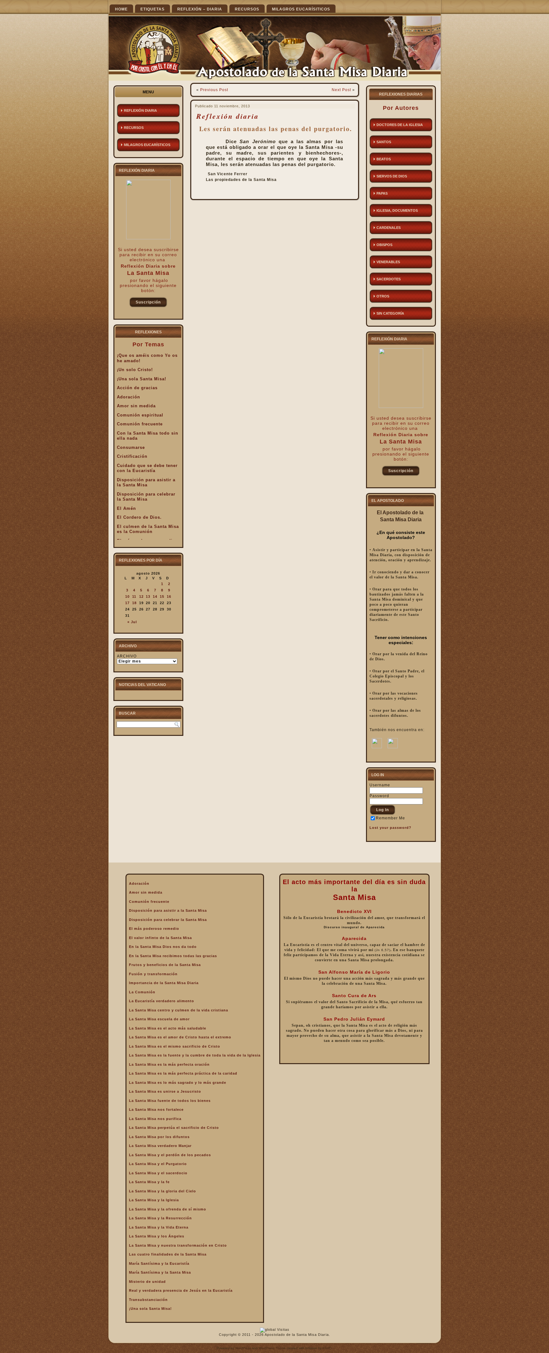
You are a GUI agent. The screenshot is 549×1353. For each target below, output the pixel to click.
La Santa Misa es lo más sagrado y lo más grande (177, 1082)
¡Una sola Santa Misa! (141, 379)
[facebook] (376, 747)
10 (127, 596)
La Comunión (142, 992)
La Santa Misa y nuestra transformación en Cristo (178, 1245)
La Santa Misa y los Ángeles (156, 1236)
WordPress (243, 1348)
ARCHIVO (127, 656)
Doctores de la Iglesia (399, 125)
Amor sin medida (136, 405)
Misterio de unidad (147, 1281)
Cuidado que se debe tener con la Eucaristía (147, 468)
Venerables (388, 262)
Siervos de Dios (391, 176)
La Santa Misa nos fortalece (156, 1109)
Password (379, 796)
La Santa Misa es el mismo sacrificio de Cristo (174, 1046)
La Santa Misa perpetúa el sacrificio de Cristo (174, 1128)
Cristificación (132, 456)
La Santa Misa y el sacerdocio (158, 1173)
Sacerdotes (388, 279)
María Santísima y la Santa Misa (160, 1272)
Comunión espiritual (140, 415)
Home (121, 9)
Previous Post (214, 90)
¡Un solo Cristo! (135, 369)
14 (155, 596)
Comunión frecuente (140, 424)
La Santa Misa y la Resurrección (160, 1218)
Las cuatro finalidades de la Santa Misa (168, 1254)
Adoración (128, 397)
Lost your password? (390, 828)
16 (169, 596)
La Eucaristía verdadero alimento (161, 1001)
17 (127, 603)
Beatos (383, 159)
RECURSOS (247, 9)
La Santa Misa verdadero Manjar (160, 1146)
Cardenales (388, 228)
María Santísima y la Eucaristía (159, 1263)
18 (134, 603)
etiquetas (152, 9)
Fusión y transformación (153, 974)
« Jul (132, 622)
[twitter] (392, 747)
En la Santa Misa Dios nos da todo (163, 947)
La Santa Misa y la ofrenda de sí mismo (167, 1209)
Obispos (384, 245)
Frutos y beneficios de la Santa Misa (165, 965)
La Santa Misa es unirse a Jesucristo (165, 1091)
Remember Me (390, 818)
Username (379, 785)
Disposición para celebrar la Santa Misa (146, 497)
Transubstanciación (148, 1300)
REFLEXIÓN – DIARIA (199, 9)
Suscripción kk (148, 304)
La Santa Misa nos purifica (155, 1119)
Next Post (341, 90)
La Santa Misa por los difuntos (159, 1137)
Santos (383, 142)
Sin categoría (390, 313)
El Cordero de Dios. (139, 517)
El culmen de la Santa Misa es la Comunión (148, 529)
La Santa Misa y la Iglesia (154, 1200)
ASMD (326, 1348)
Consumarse (131, 447)
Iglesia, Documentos (397, 210)
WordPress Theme (272, 1348)
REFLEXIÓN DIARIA (140, 110)
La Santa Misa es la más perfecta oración (169, 1064)
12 (141, 596)
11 (134, 596)
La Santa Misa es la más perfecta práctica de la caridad (183, 1073)
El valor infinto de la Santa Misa (160, 938)
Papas (382, 193)
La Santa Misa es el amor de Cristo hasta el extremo (180, 1037)
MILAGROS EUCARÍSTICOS (147, 145)
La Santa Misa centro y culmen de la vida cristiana (178, 1010)
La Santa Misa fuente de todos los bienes (170, 1101)
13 (148, 596)
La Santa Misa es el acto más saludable (167, 1028)
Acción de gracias (137, 387)
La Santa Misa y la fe (149, 1182)
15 (162, 596)
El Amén (126, 508)
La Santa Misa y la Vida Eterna (158, 1227)
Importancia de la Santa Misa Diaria (164, 983)
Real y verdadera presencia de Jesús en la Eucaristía (181, 1290)
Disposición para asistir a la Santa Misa (146, 482)
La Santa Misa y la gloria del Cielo (162, 1191)
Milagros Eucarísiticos (301, 9)
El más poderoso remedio (154, 928)
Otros (382, 296)
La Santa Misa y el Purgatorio (158, 1164)
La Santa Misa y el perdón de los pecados (170, 1155)
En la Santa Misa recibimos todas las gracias (173, 956)
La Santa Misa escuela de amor (159, 1019)
